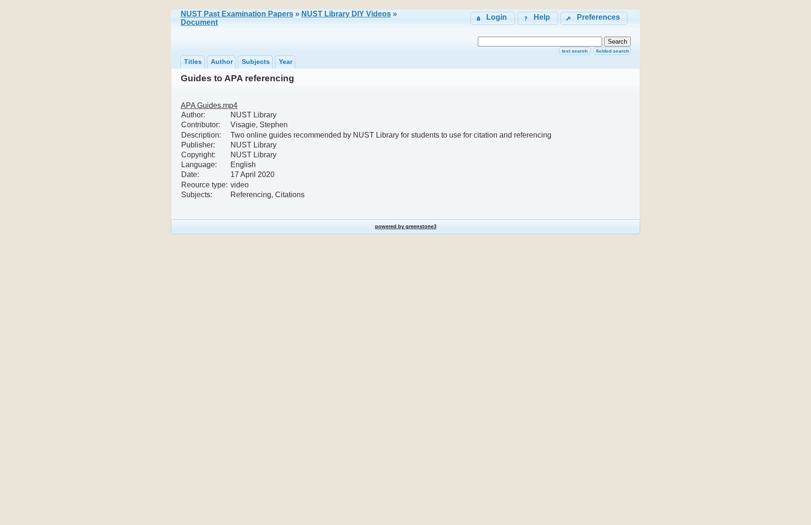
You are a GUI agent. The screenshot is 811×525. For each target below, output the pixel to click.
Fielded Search (612, 51)
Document (199, 22)
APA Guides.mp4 (209, 105)
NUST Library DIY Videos (346, 14)
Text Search (575, 51)
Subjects (256, 61)
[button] (593, 18)
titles (193, 61)
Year (285, 61)
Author (222, 61)
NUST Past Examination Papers (237, 14)
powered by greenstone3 (405, 226)
